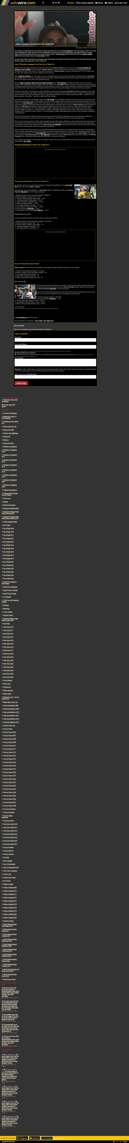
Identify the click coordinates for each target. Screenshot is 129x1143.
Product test (7, 687)
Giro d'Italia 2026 (8, 578)
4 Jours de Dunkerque (10, 413)
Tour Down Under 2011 (10, 827)
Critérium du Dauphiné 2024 (9, 481)
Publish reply (21, 383)
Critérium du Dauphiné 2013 (9, 466)
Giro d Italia (38, 321)
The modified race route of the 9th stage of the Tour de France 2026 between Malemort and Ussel (10, 1017)
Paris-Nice (6, 624)
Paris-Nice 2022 (8, 664)
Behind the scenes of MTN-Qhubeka (9, 417)
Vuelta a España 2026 (10, 917)
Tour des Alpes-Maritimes (7, 816)
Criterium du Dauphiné (10, 446)
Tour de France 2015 (9, 762)
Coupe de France (8, 443)
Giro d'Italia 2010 (8, 532)
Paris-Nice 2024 (8, 670)
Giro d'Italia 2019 (8, 558)
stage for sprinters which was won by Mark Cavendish (36, 83)
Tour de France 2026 (9, 799)
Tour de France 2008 (9, 739)
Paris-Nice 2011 (8, 630)
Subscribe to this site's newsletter (10, 400)
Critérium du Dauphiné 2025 (9, 486)
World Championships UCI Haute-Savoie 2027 (10, 970)
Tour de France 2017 (9, 769)
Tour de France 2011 (9, 749)
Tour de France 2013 (9, 755)
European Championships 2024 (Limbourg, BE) (10, 512)
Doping (5, 502)
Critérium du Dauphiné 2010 (9, 450)
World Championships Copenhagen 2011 (9, 925)
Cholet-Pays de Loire (9, 426)
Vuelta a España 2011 (10, 894)
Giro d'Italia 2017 (8, 555)
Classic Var (6, 436)
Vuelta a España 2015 (10, 907)
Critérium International (10, 490)
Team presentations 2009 (11, 709)
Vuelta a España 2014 (10, 904)
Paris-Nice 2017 (8, 650)
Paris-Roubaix (7, 680)
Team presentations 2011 (11, 715)
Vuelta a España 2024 (10, 914)
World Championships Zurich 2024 (9, 975)
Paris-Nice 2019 (8, 657)
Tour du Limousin (8, 854)
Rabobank (58, 124)
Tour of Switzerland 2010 (11, 867)
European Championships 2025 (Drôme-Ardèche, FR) (10, 517)
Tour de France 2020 (9, 779)
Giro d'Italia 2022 (8, 565)
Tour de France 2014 (9, 759)
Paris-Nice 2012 (8, 634)
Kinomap (6, 605)
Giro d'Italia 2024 (8, 572)
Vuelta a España (87, 54)
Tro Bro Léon (7, 874)
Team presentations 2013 (11, 722)
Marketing (6, 608)
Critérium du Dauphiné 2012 (9, 460)
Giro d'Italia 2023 (8, 568)
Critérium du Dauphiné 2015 (9, 476)
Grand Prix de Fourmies (10, 590)
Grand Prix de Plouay (9, 593)
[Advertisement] (55, 163)
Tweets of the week (9, 877)
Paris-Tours (7, 684)
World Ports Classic (9, 979)
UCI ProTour (7, 881)
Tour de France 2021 (9, 782)
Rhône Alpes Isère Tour (10, 702)
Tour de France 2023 (9, 789)
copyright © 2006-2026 (8, 1141)
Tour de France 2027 (9, 802)
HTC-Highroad (61, 83)
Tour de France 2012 (9, 752)
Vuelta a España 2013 (10, 901)
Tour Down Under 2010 (10, 824)
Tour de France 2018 (9, 772)
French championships (10, 522)
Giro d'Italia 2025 (8, 575)
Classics (6, 440)
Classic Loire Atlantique (10, 433)
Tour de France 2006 (9, 732)
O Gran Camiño (7, 612)
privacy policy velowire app (58, 1138)
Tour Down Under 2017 (10, 844)
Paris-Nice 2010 (8, 627)
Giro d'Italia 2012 (8, 538)
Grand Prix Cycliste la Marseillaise (9, 582)
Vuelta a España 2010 (10, 891)
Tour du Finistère (8, 847)
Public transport (8, 690)
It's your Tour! (121, 3)
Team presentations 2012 (11, 719)
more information (47, 1138)
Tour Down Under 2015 (10, 841)
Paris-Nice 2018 (8, 654)
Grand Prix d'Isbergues (10, 587)
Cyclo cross (7, 498)
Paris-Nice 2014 (8, 640)
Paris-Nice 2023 (8, 667)
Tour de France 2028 (9, 806)
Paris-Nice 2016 (8, 647)
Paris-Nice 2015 (8, 644)
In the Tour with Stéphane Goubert (10, 601)
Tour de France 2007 (9, 735)
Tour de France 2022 (9, 786)
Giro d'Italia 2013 (8, 542)
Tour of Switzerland (9, 864)
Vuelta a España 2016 (10, 911)
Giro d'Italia (41, 56)
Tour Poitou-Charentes (10, 871)
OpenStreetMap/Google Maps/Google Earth (10, 619)
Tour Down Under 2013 (10, 834)
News (71, 3)
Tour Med (6, 857)
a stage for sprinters (24, 76)
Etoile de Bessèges (9, 505)
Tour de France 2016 (9, 765)
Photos (100, 3)
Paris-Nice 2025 (8, 674)
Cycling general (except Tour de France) (10, 494)
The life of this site (9, 725)
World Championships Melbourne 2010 (9, 940)
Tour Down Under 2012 (10, 831)
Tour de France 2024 (9, 792)
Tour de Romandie (8, 812)
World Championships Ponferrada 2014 (9, 950)
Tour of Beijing (7, 861)
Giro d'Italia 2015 (8, 548)
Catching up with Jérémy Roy (10, 422)
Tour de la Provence (9, 809)
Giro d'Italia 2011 (68, 51)
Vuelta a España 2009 (10, 887)
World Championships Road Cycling (9, 960)
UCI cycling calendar (86, 3)
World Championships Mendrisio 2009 (9, 945)
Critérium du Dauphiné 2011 (9, 455)
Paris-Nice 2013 (8, 637)
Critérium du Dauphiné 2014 (9, 471)
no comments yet (21, 317)
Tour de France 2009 (9, 742)
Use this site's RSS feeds (8, 405)
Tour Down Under (8, 821)
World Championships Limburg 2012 (9, 935)
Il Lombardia (7, 597)
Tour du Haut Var (8, 851)
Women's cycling (8, 921)
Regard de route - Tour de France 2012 (10, 698)
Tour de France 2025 (9, 796)
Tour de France (60, 54)
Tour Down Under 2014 (10, 837)
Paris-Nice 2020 (8, 660)
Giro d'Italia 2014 (8, 545)
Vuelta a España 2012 (10, 897)
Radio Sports (7, 694)
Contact (125, 1141)
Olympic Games (8, 615)
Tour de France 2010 (9, 745)
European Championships (11, 508)
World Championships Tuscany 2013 (9, 965)
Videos (110, 3)
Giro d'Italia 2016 (8, 552)
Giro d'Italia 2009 (8, 528)
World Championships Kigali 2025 (9, 930)
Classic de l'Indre (8, 430)
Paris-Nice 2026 (8, 677)
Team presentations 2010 (11, 712)
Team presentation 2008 (10, 705)
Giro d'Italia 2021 (8, 562)
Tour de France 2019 (9, 776)
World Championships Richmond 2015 (9, 955)
